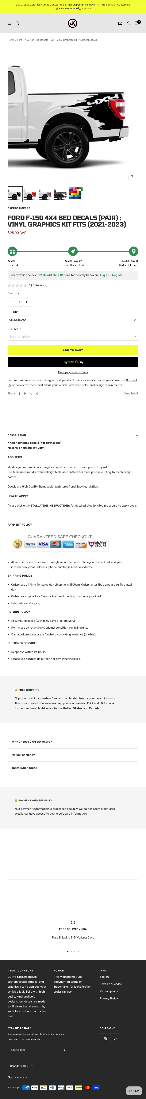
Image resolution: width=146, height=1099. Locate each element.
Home (11, 39)
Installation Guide (24, 768)
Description (17, 435)
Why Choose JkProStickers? (32, 741)
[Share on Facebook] (19, 393)
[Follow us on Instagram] (105, 1039)
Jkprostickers (19, 208)
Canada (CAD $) (19, 1066)
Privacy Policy (109, 998)
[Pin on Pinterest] (25, 393)
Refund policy (109, 991)
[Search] (17, 23)
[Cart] (136, 23)
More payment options (73, 372)
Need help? (131, 393)
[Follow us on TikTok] (115, 1039)
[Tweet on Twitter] (30, 393)
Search (104, 976)
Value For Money (23, 755)
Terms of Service (111, 984)
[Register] (64, 1050)
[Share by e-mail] (37, 393)
